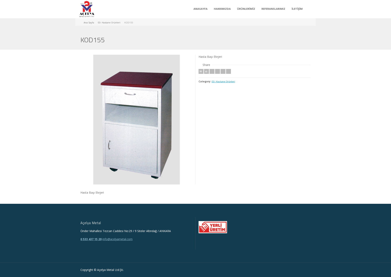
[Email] (201, 71)
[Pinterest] (217, 71)
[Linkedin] (223, 71)
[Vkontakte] (228, 71)
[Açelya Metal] (86, 9)
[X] (206, 71)
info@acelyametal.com (117, 239)
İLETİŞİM (297, 9)
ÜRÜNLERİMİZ (246, 9)
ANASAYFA (200, 9)
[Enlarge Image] (136, 119)
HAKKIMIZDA (222, 9)
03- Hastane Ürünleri (223, 81)
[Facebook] (212, 71)
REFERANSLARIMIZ (273, 9)
